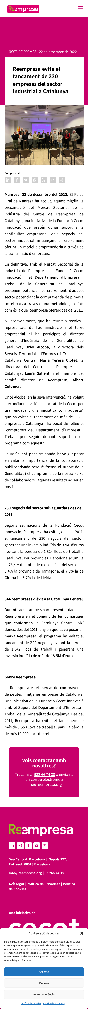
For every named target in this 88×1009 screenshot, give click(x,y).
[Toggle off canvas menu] (63, 8)
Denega (44, 983)
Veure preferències (44, 994)
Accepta (44, 972)
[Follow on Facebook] (28, 845)
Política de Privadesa (54, 1003)
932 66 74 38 (44, 774)
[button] (82, 933)
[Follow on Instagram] (20, 845)
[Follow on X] (45, 845)
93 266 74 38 (54, 872)
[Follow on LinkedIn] (12, 845)
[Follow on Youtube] (36, 845)
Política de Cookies (31, 1003)
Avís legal (16, 884)
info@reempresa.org (44, 784)
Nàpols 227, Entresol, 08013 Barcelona (38, 861)
